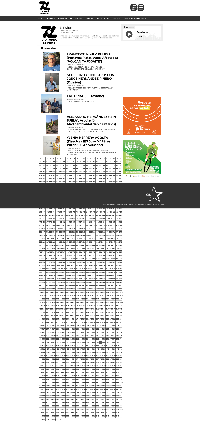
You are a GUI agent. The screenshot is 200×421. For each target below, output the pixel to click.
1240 (90, 322)
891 (93, 275)
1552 (47, 366)
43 (100, 162)
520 (107, 225)
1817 (97, 399)
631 (60, 242)
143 (100, 175)
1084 (71, 302)
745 (107, 255)
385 (73, 209)
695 (107, 249)
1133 (67, 309)
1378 (50, 342)
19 (104, 158)
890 (90, 275)
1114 (87, 306)
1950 (41, 419)
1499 (120, 356)
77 (47, 168)
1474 (120, 352)
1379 (54, 342)
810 (73, 265)
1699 (121, 382)
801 (43, 265)
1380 (57, 342)
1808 (67, 399)
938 (83, 282)
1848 (117, 403)
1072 (114, 299)
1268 (100, 326)
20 (107, 158)
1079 (54, 302)
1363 (84, 339)
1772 (114, 393)
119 (104, 172)
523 (117, 225)
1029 (54, 296)
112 (80, 172)
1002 (47, 292)
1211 (77, 319)
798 (117, 262)
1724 (120, 386)
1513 (83, 359)
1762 (80, 393)
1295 (107, 329)
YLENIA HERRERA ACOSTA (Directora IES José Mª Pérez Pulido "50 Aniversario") (88, 141)
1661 (77, 379)
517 (97, 225)
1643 (100, 376)
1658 (67, 379)
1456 (60, 352)
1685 (74, 382)
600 (40, 239)
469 (103, 219)
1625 (40, 376)
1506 (61, 359)
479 (53, 222)
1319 (103, 332)
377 (47, 209)
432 (63, 215)
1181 (60, 316)
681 (60, 249)
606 (60, 239)
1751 (43, 393)
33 (67, 162)
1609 (71, 372)
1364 (87, 339)
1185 (73, 316)
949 (120, 282)
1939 (87, 416)
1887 (80, 409)
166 (93, 179)
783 (67, 262)
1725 (40, 389)
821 (110, 265)
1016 (94, 292)
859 (70, 272)
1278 (50, 329)
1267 (97, 326)
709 (70, 252)
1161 (77, 312)
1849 (120, 403)
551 (43, 232)
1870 (107, 406)
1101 (43, 306)
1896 (111, 409)
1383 (67, 342)
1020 (107, 292)
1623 (117, 372)
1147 (113, 309)
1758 (67, 393)
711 (77, 252)
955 (57, 286)
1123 (117, 306)
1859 (70, 406)
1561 (77, 366)
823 (117, 265)
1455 (57, 352)
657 (63, 245)
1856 (60, 406)
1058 (67, 299)
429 (53, 215)
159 (70, 179)
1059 (71, 299)
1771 (110, 393)
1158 (67, 312)
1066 (94, 299)
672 (113, 245)
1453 (50, 352)
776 (43, 262)
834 (70, 269)
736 (77, 255)
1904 (54, 413)
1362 (80, 339)
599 (120, 235)
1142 (97, 309)
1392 (97, 342)
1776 (44, 396)
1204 (54, 319)
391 (93, 209)
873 (117, 272)
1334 (70, 336)
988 (83, 289)
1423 (117, 346)
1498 (117, 356)
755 (57, 259)
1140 (90, 309)
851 (43, 272)
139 (87, 175)
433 (67, 215)
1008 (67, 292)
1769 (104, 393)
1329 (54, 336)
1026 (44, 296)
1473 (117, 352)
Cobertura (89, 18)
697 (113, 249)
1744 (104, 389)
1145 (107, 309)
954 (53, 286)
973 (117, 286)
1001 (44, 292)
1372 (114, 339)
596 (110, 235)
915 (90, 279)
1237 (80, 322)
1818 (100, 399)
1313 (83, 332)
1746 (110, 389)
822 (113, 265)
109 (70, 172)
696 (110, 249)
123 (117, 172)
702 (47, 252)
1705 (57, 386)
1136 (77, 309)
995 (107, 289)
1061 (77, 299)
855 (57, 272)
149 (120, 175)
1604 (54, 372)
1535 (74, 362)
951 (43, 286)
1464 (87, 352)
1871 (110, 406)
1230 (57, 322)
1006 (61, 292)
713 (83, 252)
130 (57, 175)
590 (90, 235)
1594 (104, 369)
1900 (41, 413)
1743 (100, 389)
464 (87, 219)
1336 (77, 336)
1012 (80, 292)
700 (40, 252)
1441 (93, 349)
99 (120, 168)
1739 (87, 389)
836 (77, 269)
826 (43, 269)
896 (110, 275)
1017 (97, 292)
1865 (90, 406)
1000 (41, 292)
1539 (87, 362)
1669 (104, 379)
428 (50, 215)
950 (40, 286)
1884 (70, 409)
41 (94, 162)
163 (83, 179)
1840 (91, 403)
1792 (97, 396)
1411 (77, 346)
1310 (74, 332)
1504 (54, 359)
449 (120, 215)
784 (70, 262)
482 (63, 222)
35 (74, 162)
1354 (54, 339)
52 (47, 165)
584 (70, 235)
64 (87, 165)
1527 (47, 362)
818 (100, 265)
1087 (81, 302)
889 (87, 275)
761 (77, 259)
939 (87, 282)
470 (107, 219)
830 (57, 269)
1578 (50, 369)
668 (100, 245)
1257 (64, 326)
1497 (114, 356)
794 (103, 262)
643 (100, 242)
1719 (103, 386)
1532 (64, 362)
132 (63, 175)
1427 (47, 349)
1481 (60, 356)
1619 (104, 372)
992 (97, 289)
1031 (60, 296)
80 (57, 168)
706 (60, 252)
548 (117, 229)
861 (77, 272)
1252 (47, 326)
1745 (107, 389)
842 (97, 269)
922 (113, 279)
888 (83, 275)
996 (110, 289)
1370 (107, 339)
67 (97, 165)
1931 (60, 416)
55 (57, 165)
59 (70, 165)
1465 (90, 352)
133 (67, 175)
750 (40, 259)
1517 (97, 359)
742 (97, 255)
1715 (90, 386)
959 (70, 286)
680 (57, 249)
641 (93, 242)
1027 (47, 296)
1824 (120, 399)
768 (100, 259)
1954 (54, 419)
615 (90, 239)
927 (47, 282)
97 (114, 168)
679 (53, 249)
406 (60, 212)
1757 (64, 393)
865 (90, 272)
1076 (44, 302)
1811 (77, 399)
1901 (44, 413)
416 (93, 212)
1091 (94, 302)
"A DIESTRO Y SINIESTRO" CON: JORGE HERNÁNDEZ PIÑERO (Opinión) (91, 78)
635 (73, 242)
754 (53, 259)
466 (93, 219)
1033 (67, 296)
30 (57, 162)
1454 (54, 352)
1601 (44, 372)
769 (103, 259)
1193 (100, 316)
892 (97, 275)
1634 (70, 376)
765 (90, 259)
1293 (100, 329)
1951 (43, 419)
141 (94, 175)
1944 (104, 416)
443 (100, 215)
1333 (67, 336)
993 (100, 289)
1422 (114, 346)
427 (47, 215)
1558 (67, 366)
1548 (117, 362)
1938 (84, 416)
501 (43, 225)
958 (67, 286)
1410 (74, 346)
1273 (117, 326)
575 (40, 235)
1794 (104, 396)
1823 (117, 399)
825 (40, 269)
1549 (120, 362)
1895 (107, 409)
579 (53, 235)
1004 (54, 292)
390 (90, 209)
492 (97, 222)
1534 (70, 362)
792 (97, 262)
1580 (57, 369)
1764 (87, 393)
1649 (120, 376)
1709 (71, 386)
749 (120, 255)
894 (103, 275)
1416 (93, 346)
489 (87, 222)
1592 (97, 369)
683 (67, 249)
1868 (101, 406)
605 (57, 239)
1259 (70, 326)
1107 (64, 306)
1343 (100, 336)
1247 (114, 322)
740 (90, 255)
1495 (107, 356)
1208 (67, 319)
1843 (100, 403)
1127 (47, 309)
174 (120, 179)
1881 (60, 409)
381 (60, 209)
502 (47, 225)
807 (63, 265)
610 (73, 239)
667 (97, 245)
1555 (57, 366)
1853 (50, 406)
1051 (44, 299)
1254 (54, 326)
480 (57, 222)
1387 (80, 342)
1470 (107, 352)
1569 (104, 366)
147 (113, 175)
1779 (54, 396)
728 (50, 255)
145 (107, 175)
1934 (70, 416)
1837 (80, 403)
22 (114, 158)
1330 (57, 336)
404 (53, 212)
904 (53, 279)
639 (87, 242)
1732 (64, 389)
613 (83, 239)
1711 (77, 386)
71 (110, 165)
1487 (80, 356)
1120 (107, 306)
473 (117, 219)
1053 (50, 299)
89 (87, 168)
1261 (77, 326)
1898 (117, 409)
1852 (47, 406)
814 (87, 265)
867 (97, 272)
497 (113, 222)
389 (87, 209)
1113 (83, 306)
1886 (77, 409)
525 (40, 229)
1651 (43, 379)
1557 (64, 366)
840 (90, 269)
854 (53, 272)
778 (50, 262)
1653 (50, 379)
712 (80, 252)
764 (87, 259)
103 (50, 172)
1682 (64, 382)
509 (70, 225)
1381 (60, 342)
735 (73, 255)
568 (100, 232)
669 (103, 245)
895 (107, 275)
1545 (107, 362)
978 (50, 289)
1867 (97, 406)
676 (43, 249)
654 (53, 245)
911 (77, 279)
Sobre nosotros (103, 18)
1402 (47, 346)
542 (97, 229)
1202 (47, 319)
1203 (50, 319)
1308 (67, 332)
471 (110, 219)
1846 (110, 403)
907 (63, 279)
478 (50, 222)
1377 (47, 342)
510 (73, 225)
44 (104, 162)
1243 (100, 322)
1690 (91, 382)
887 (80, 275)
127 (47, 175)
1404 (54, 346)
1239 (87, 322)
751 (43, 259)
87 (80, 168)
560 (73, 232)
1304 (54, 332)
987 (80, 289)
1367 (97, 339)
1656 (60, 379)
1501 (44, 359)
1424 (120, 346)
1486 (77, 356)
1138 (83, 309)
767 (97, 259)
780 (57, 262)
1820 (107, 399)
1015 (90, 292)
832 (63, 269)
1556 (60, 366)
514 (87, 225)
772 (113, 259)
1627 (47, 376)
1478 (50, 356)
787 (80, 262)
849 (120, 269)
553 (50, 232)
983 (67, 289)
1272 (114, 326)
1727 (47, 389)
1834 (70, 403)
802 (47, 265)
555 (57, 232)
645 (107, 242)
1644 (104, 376)
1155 (57, 312)
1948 (117, 416)
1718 (100, 386)
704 (53, 252)
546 (110, 229)
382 (63, 209)
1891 (94, 409)
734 (70, 255)
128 (50, 175)
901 (43, 279)
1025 (40, 296)
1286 (77, 329)
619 (103, 239)
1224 (120, 319)
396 (110, 209)
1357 (64, 339)
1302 (47, 332)
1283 (67, 329)
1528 (50, 362)
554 (53, 232)
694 (103, 249)
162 (80, 179)
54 (54, 165)
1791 (93, 396)
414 (87, 212)
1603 (51, 372)
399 (120, 209)
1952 (47, 419)
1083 (67, 302)
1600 (41, 372)
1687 (80, 382)
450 (40, 219)
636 (77, 242)
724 (120, 252)
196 (110, 182)
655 (57, 245)
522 (113, 225)
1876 (44, 409)
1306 (61, 332)
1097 (114, 302)
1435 (74, 349)
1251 (43, 326)
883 (67, 275)
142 (97, 175)
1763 (84, 393)
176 (43, 182)
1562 (80, 366)
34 (70, 162)
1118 (100, 306)
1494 (104, 356)
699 (120, 249)
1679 (54, 382)
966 (93, 286)
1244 (104, 322)
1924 (120, 413)
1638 (84, 376)
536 (77, 229)
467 (97, 219)
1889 (87, 409)
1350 (40, 339)
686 (77, 249)
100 (40, 172)
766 (93, 259)
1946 (110, 416)
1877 (47, 409)
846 (110, 269)
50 (40, 165)
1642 (97, 376)
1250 (40, 326)
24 (120, 158)
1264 (87, 326)
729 (53, 255)
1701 (44, 386)
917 (97, 279)
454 (53, 219)
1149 (120, 309)
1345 (107, 336)
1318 (100, 332)
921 (110, 279)
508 (67, 225)
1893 (100, 409)
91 (94, 168)
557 (63, 232)
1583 (67, 369)
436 (77, 215)
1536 (77, 362)
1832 (64, 403)
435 (73, 215)
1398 (117, 342)
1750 (40, 393)
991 (93, 289)
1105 (57, 306)
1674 (120, 379)
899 (120, 275)
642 (97, 242)
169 (103, 179)
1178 (50, 316)
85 (74, 168)
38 (84, 162)
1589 (87, 369)
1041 (94, 296)
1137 (80, 309)
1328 (50, 336)
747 (113, 255)
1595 (107, 369)
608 (67, 239)
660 (73, 245)
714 (87, 252)
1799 (120, 396)
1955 (57, 419)
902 (47, 279)
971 (110, 286)
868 (100, 272)
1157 (63, 312)
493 (100, 222)
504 (53, 225)
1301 (44, 332)
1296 (110, 329)
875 (40, 275)
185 (73, 182)
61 (77, 165)
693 (100, 249)
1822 (114, 399)
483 (67, 222)
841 (93, 269)
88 (84, 168)
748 (117, 255)
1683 (67, 382)
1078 (51, 302)
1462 (80, 352)
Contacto (116, 18)
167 (97, 179)
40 (90, 162)
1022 (114, 292)
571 (110, 232)
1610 (74, 372)
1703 (50, 386)
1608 (67, 372)
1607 (64, 372)
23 (117, 158)
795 (107, 262)
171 (110, 179)
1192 (97, 316)
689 (87, 249)
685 (73, 249)
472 (113, 219)
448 (117, 215)
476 (43, 222)
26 (44, 162)
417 (97, 212)
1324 (120, 332)
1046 (111, 296)
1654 (54, 379)
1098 (117, 302)
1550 (40, 366)
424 (120, 212)
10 (74, 158)
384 (70, 209)
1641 (93, 376)
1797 (114, 396)
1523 (117, 359)
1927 (47, 416)
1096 (111, 302)
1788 (84, 396)
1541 (93, 362)
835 (73, 269)
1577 (47, 369)
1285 (74, 329)
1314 (87, 332)
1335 (74, 336)
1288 (84, 329)
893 (100, 275)
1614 (87, 372)
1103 (50, 306)
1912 (80, 413)
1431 (60, 349)
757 (63, 259)
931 (60, 282)
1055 (57, 299)
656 (60, 245)
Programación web (159, 204)
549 (120, 229)
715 (90, 252)
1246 (110, 322)
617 (97, 239)
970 (107, 286)
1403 (50, 346)
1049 (121, 296)
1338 (84, 336)
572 (113, 232)
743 (100, 255)
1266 (94, 326)
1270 (107, 326)
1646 (110, 376)
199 (120, 182)
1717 (97, 386)
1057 (64, 299)
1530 (57, 362)
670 (107, 245)
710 (73, 252)
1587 (80, 369)
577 (47, 235)
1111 (77, 306)
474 (120, 219)
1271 (110, 326)
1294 (104, 329)
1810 (74, 399)
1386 (77, 342)
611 (77, 239)
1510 (74, 359)
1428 (50, 349)
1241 (93, 322)
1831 (60, 403)
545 (107, 229)
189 (87, 182)
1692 (97, 382)
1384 (70, 342)
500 (40, 225)
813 (83, 265)
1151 (43, 312)
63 (84, 165)
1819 (104, 399)
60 (74, 165)
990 (90, 289)
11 (77, 158)
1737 (80, 389)
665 (90, 245)
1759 (70, 393)
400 (40, 212)
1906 (61, 413)
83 (67, 168)
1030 (57, 296)
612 (80, 239)
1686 (77, 382)
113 (84, 172)
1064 (87, 299)
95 (107, 168)
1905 (57, 413)
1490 (91, 356)
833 (67, 269)
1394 (104, 342)
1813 (83, 399)
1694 (104, 382)
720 (107, 252)
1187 (80, 316)
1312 (80, 332)
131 (60, 175)
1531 (60, 362)
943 (100, 282)
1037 (80, 296)
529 (53, 229)
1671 (110, 379)
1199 (120, 316)
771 (110, 259)
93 (100, 168)
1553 (50, 366)
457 (63, 219)
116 (94, 172)
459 (70, 219)
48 (117, 162)
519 (103, 225)
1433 (67, 349)
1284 (70, 329)
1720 (107, 386)
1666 (94, 379)
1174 (120, 312)
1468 (100, 352)
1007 (64, 292)
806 (60, 265)
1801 (44, 399)
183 (67, 182)
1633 (67, 376)
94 (104, 168)
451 (43, 219)
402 (47, 212)
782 (63, 262)
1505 (57, 359)
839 (87, 269)
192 (97, 182)
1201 (44, 319)
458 (67, 219)
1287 (80, 329)
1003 (51, 292)
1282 (64, 329)
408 (67, 212)
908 (67, 279)
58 (67, 165)
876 (43, 275)
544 (103, 229)
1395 (107, 342)
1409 (71, 346)
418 (100, 212)
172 (113, 179)
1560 (74, 366)
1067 (97, 299)
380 (57, 209)
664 (87, 245)
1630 (57, 376)
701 (43, 252)
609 (70, 239)
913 (83, 279)
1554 (54, 366)
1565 (90, 366)
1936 (77, 416)
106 (60, 172)
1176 (43, 316)
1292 (97, 329)
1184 (70, 316)
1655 (57, 379)
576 (43, 235)
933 (67, 282)
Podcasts (51, 18)
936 (77, 282)
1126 (43, 309)
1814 (87, 399)
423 (117, 212)
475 (40, 222)
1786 (77, 396)
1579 (54, 369)
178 (50, 182)
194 (103, 182)
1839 (87, 403)
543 (100, 229)
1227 (47, 322)
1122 (113, 306)
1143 (100, 309)
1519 (103, 359)
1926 (44, 416)
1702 (47, 386)
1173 (117, 312)
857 (63, 272)
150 (40, 179)
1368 (100, 339)
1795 (107, 396)
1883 (67, 409)
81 (60, 168)
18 (100, 158)
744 (103, 255)
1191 (93, 316)
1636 (77, 376)
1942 (97, 416)
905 (57, 279)
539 (87, 229)
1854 (54, 406)
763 (83, 259)
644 (103, 242)
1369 (104, 339)
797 (113, 262)
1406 (61, 346)
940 (90, 282)
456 (60, 219)
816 (93, 265)
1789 (87, 396)
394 (103, 209)
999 (120, 289)
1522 (114, 359)
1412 (80, 346)
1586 (77, 369)
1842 (97, 403)
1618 (100, 372)
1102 (47, 306)
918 (100, 279)
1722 (114, 386)
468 (100, 219)
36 (77, 162)
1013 (84, 292)
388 (83, 209)
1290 (91, 329)
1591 (93, 369)
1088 (84, 302)
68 (100, 165)
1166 (94, 312)
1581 (60, 369)
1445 (107, 349)
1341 (93, 336)
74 (120, 165)
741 (93, 255)
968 (100, 286)
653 (50, 245)
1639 (87, 376)
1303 (50, 332)
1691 (94, 382)
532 (63, 229)
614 (87, 239)
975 (40, 289)
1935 (74, 416)
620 (107, 239)
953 (50, 286)
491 (93, 222)
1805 (57, 399)
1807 (64, 399)
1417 (97, 346)
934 (70, 282)
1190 (90, 316)
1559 (70, 366)
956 (60, 286)
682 (63, 249)
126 (43, 175)
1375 (40, 342)
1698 (117, 382)
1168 (100, 312)
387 (80, 209)
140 (90, 175)
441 (93, 215)
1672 (114, 379)
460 (73, 219)
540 (90, 229)
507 (63, 225)
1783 (67, 396)
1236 (77, 322)
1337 (80, 336)
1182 (63, 316)
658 (67, 245)
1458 (67, 352)
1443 (100, 349)
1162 (80, 312)
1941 (93, 416)
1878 (50, 409)
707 (63, 252)
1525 (40, 362)
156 (60, 179)
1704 (54, 386)
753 (50, 259)
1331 (60, 336)
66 (94, 165)
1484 (70, 356)
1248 (117, 322)
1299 (120, 329)
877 (47, 275)
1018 (100, 292)
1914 (87, 413)
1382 (64, 342)
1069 (104, 299)
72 (114, 165)
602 (47, 239)
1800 (41, 399)
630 (57, 242)
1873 (117, 406)
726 (43, 255)
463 (83, 219)
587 (80, 235)
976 (43, 289)
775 (40, 262)
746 (110, 255)
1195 (107, 316)
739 (87, 255)
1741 (93, 389)
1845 (107, 403)
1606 (61, 372)
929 (53, 282)
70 (107, 165)
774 (120, 259)
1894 (104, 409)
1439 (87, 349)
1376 (44, 342)
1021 (110, 292)
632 (63, 242)
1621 (110, 372)
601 (43, 239)
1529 (54, 362)
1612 (80, 372)
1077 (47, 302)
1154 (53, 312)
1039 (87, 296)
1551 (43, 366)
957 (63, 286)
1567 (97, 366)
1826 (44, 403)
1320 (107, 332)
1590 (91, 369)
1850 (41, 406)
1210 (74, 319)
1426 (44, 349)
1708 (67, 386)
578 (50, 235)
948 (117, 282)
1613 (83, 372)
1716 (93, 386)
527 (47, 229)
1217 (97, 319)
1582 (64, 369)
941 (93, 282)
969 (103, 286)
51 (44, 165)
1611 (77, 372)
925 (40, 282)
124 (120, 172)
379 (53, 209)
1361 (77, 339)
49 (120, 162)
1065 (91, 299)
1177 (47, 316)
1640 (91, 376)
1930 (57, 416)
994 (103, 289)
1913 (83, 413)
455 (57, 219)
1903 (51, 413)
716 (93, 252)
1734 (70, 389)
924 (120, 279)
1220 (107, 319)
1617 (97, 372)
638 (83, 242)
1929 (54, 416)
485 (73, 222)
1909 (71, 413)
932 (63, 282)
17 (97, 158)
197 (113, 182)
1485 (74, 356)
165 (90, 179)
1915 (90, 413)
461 (77, 219)
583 (67, 235)
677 (47, 249)
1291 (93, 329)
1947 (114, 416)
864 (87, 272)
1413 (83, 346)
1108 (67, 306)
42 (97, 162)
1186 (77, 316)
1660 (74, 379)
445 (107, 215)
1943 (100, 416)
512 (80, 225)
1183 (67, 316)
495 (107, 222)
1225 (40, 322)
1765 (90, 393)
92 (97, 168)
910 (73, 279)
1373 (117, 339)
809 (70, 265)
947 (113, 282)
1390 (91, 342)
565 (90, 232)
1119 (103, 306)
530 (57, 229)
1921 (110, 413)
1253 (50, 326)
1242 (97, 322)
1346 (110, 336)
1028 (51, 296)
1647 (114, 376)
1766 (94, 393)
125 (40, 175)
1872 (114, 406)
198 (117, 182)
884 (70, 275)
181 (60, 182)
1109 (70, 306)
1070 (107, 299)
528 (50, 229)
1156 (60, 312)
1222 (114, 319)
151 (44, 179)
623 (117, 239)
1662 (80, 379)
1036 (77, 296)
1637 (80, 376)
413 (83, 212)
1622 (114, 372)
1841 (93, 403)
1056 (61, 299)
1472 (114, 352)
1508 (67, 359)
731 (60, 255)
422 (113, 212)
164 (87, 179)
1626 (44, 376)
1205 (57, 319)
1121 (110, 306)
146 (110, 175)
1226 (44, 322)
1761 (77, 393)
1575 (40, 369)
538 (83, 229)
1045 (107, 296)
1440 (90, 349)
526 (43, 229)
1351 (43, 339)
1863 (84, 406)
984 (70, 289)
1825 (40, 403)
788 (83, 262)
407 (63, 212)
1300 (41, 332)
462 (80, 219)
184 (70, 182)
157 (63, 179)
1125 (40, 309)
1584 (70, 369)
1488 (84, 356)
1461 (77, 352)
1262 (80, 326)
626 (43, 242)
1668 (101, 379)
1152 (47, 312)
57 (64, 165)
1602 (47, 372)
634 (70, 242)
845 (107, 269)
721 (110, 252)
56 (60, 165)
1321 (110, 332)
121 (110, 172)
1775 (40, 396)
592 (97, 235)
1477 (47, 356)
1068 (101, 299)
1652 (47, 379)
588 (83, 235)
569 (103, 232)
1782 (64, 396)
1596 (110, 369)
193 (100, 182)
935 (73, 282)
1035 (74, 296)
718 (100, 252)
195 (107, 182)
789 (87, 262)
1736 (77, 389)
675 (40, 249)
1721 (110, 386)
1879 (54, 409)
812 (80, 265)
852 (47, 272)
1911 (77, 413)
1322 (114, 332)
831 (60, 269)
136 (77, 175)
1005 (57, 292)
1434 (70, 349)
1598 (117, 369)
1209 (71, 319)
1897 (114, 409)
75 (40, 168)
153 (50, 179)
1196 (110, 316)
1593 (100, 369)
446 (110, 215)
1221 (110, 319)
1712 (80, 386)
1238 (84, 322)
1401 (44, 346)
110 (74, 172)
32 (64, 162)
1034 (70, 296)
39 (87, 162)
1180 (57, 316)
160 (73, 179)
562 (80, 232)
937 (80, 282)
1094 (104, 302)
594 (103, 235)
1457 (64, 352)
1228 (50, 322)
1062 (81, 299)
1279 (54, 329)
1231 (60, 322)
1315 (90, 332)
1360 (74, 339)
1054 (54, 299)
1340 (90, 336)
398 (117, 209)
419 (103, 212)
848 (117, 269)
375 (40, 209)
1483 (67, 356)
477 (47, 222)
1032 (64, 296)
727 (47, 255)
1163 (83, 312)
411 (77, 212)
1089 (87, 302)
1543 (100, 362)
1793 (100, 396)
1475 (40, 356)
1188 (84, 316)
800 (40, 265)
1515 (90, 359)
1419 (103, 346)
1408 (67, 346)
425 (40, 215)
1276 (44, 329)
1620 (107, 372)
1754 (54, 393)
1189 (87, 316)
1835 (74, 403)
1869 (104, 406)
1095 (107, 302)
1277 (47, 329)
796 (110, 262)
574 (120, 232)
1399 (120, 342)
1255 (57, 326)
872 (113, 272)
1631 (60, 376)
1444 (104, 349)
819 (103, 265)
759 (70, 259)
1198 (117, 316)
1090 (91, 302)
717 (97, 252)
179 (53, 182)
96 (110, 168)
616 (93, 239)
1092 (97, 302)
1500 (41, 359)
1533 (67, 362)
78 (50, 168)
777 (47, 262)
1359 (70, 339)
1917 (97, 413)
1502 (47, 359)
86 (77, 168)
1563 (84, 366)
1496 (110, 356)
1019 (104, 292)
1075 (40, 302)
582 (63, 235)
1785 (74, 396)
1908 (67, 413)
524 (120, 225)
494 (103, 222)
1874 (120, 406)
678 (50, 249)
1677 (47, 382)
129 (53, 175)
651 (43, 245)
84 (70, 168)
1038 (84, 296)
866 (93, 272)
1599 (120, 369)
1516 (93, 359)
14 (87, 158)
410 (73, 212)
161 (77, 179)
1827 (47, 403)
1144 (103, 309)
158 (67, 179)
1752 (47, 393)
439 (87, 215)
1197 (113, 316)
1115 (90, 306)
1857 (64, 406)
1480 (57, 356)
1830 (57, 403)
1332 (64, 336)
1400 (41, 346)
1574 (120, 366)
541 (93, 229)
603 (50, 239)
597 (113, 235)
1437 (80, 349)
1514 (87, 359)
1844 (104, 403)
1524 (120, 359)
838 (83, 269)
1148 (117, 309)
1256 (60, 326)
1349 (120, 336)
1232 (64, 322)
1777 (47, 396)
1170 (107, 312)
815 (90, 265)
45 (107, 162)
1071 (110, 299)
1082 (64, 302)
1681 (60, 382)
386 (77, 209)
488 (83, 222)
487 (80, 222)
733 (67, 255)
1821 (110, 399)
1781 (60, 396)
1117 (97, 306)
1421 (110, 346)
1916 (94, 413)
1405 (57, 346)
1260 (74, 326)
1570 (107, 366)
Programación (76, 18)
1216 (93, 319)
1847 (114, 403)
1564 (87, 366)
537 (80, 229)
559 (70, 232)
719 (103, 252)
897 (113, 275)
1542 (97, 362)
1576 (44, 369)
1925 (40, 416)
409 (70, 212)
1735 (74, 389)
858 (67, 272)
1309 (71, 332)
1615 (90, 372)
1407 (64, 346)
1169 (104, 312)
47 (114, 162)
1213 (83, 319)
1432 (64, 349)
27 (47, 162)
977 (47, 289)
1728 (50, 389)
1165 (90, 312)
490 (90, 222)
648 (117, 242)
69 (104, 165)
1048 (117, 296)
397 (113, 209)
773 (117, 259)
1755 (57, 393)
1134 (70, 309)
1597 (114, 369)
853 (50, 272)
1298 (117, 329)
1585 (74, 369)
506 (60, 225)
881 (60, 275)
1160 (74, 312)
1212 (80, 319)
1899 (121, 409)
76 (44, 168)
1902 (47, 413)
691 (93, 249)
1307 (64, 332)
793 (100, 262)
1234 (70, 322)
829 (53, 269)
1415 (90, 346)
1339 (87, 336)
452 (47, 219)
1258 (67, 326)
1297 (114, 329)
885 (73, 275)
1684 (70, 382)
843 (100, 269)
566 (93, 232)
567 (97, 232)
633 (67, 242)
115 (90, 172)
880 (57, 275)
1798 (117, 396)
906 (60, 279)
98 (117, 168)
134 (70, 175)
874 (120, 272)
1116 (93, 306)
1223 (117, 319)
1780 (57, 396)
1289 (87, 329)
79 (54, 168)
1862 (80, 406)
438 (83, 215)
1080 (57, 302)
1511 (77, 359)
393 (100, 209)
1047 (114, 296)
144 (103, 175)
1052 (47, 299)
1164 (87, 312)
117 (97, 172)
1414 (87, 346)
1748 (117, 389)
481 (60, 222)
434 (70, 215)
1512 (80, 359)
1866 (94, 406)
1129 (53, 309)
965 (90, 286)
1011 (77, 292)
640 (90, 242)
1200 (41, 319)
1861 (77, 406)
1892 (97, 409)
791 (93, 262)
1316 (93, 332)
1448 (117, 349)
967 (97, 286)
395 (107, 209)
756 (60, 259)
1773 (117, 393)
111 (77, 172)
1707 (64, 386)
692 (97, 249)
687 (80, 249)
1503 (50, 359)
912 (80, 279)
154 (53, 179)
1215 (90, 319)
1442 (97, 349)
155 (57, 179)
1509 (71, 359)
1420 (107, 346)
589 (87, 235)
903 (50, 279)
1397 (114, 342)
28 (50, 162)
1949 (120, 416)
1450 (40, 352)
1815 (90, 399)
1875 (40, 409)
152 (47, 179)
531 (60, 229)
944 (103, 282)
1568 (100, 366)
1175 (40, 316)
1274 (120, 326)
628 (50, 242)
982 (63, 289)
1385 (74, 342)
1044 (104, 296)
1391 (93, 342)
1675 (40, 382)
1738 (84, 389)
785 (73, 262)
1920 (107, 413)
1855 (57, 406)
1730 (57, 389)
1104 (54, 306)
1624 (120, 372)
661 (77, 245)
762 (80, 259)
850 (40, 272)
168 (100, 179)
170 (107, 179)
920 (107, 279)
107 (63, 172)
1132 (63, 309)
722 (113, 252)
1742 (97, 389)
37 (80, 162)
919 (103, 279)
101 (44, 172)
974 (120, 286)
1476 (44, 356)
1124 (120, 306)
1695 (107, 382)
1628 (50, 376)
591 (93, 235)
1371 (110, 339)
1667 (97, 379)
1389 (87, 342)
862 (80, 272)
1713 (83, 386)
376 (43, 209)
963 (83, 286)
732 (63, 255)
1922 (114, 413)
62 (80, 165)
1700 (41, 386)
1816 (94, 399)
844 (103, 269)
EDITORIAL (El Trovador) (85, 96)
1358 (67, 339)
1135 (73, 309)
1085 (74, 302)
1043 (100, 296)
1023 (117, 292)
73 (117, 165)
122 (113, 172)
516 (93, 225)
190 (90, 182)
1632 (64, 376)
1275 (40, 329)
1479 (54, 356)
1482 (64, 356)
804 (53, 265)
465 (90, 219)
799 (120, 262)
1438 (84, 349)
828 (50, 269)
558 (67, 232)
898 (117, 275)
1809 (71, 399)
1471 (110, 352)
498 (117, 222)
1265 (90, 326)
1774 (120, 393)
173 (117, 179)
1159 (70, 312)
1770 (107, 393)
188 (83, 182)
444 (103, 215)
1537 (80, 362)
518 (100, 225)
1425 (40, 349)
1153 (50, 312)
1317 (97, 332)
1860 (74, 406)
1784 (70, 396)
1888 (84, 409)
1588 (84, 369)
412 (80, 212)
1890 (91, 409)
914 (87, 279)
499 (120, 222)
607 (63, 239)
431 (60, 215)
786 (77, 262)
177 (47, 182)
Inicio (40, 18)
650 (40, 245)
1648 (117, 376)
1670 (107, 379)
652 (47, 245)
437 (80, 215)
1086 (77, 302)
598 (117, 235)
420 (107, 212)
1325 (40, 336)
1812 (80, 399)
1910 (74, 413)
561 (77, 232)
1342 (97, 336)
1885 (74, 409)
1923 (117, 413)
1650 (41, 379)
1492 (97, 356)
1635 (74, 376)
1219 (103, 319)
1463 (84, 352)
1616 (94, 372)
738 (83, 255)
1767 (97, 393)
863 (83, 272)
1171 (110, 312)
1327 (47, 336)
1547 (114, 362)
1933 (67, 416)
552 (47, 232)
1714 (87, 386)
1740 (90, 389)
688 (83, 249)
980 (57, 289)
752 (47, 259)
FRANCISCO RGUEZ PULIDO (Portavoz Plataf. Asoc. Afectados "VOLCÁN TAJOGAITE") (92, 57)
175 (40, 182)
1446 (110, 349)
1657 (64, 379)
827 (47, 269)
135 (73, 175)
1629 (54, 376)
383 (67, 209)
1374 (120, 339)
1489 (87, 356)
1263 (84, 326)
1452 (47, 352)
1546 (110, 362)
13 (84, 158)
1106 (60, 306)
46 (110, 162)
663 (83, 245)
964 (87, 286)
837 (80, 269)
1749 (120, 389)
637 (80, 242)
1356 (60, 339)
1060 (74, 299)
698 (117, 249)
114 (87, 172)
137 (80, 175)
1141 (93, 309)
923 (117, 279)
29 (54, 162)
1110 (73, 306)
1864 (87, 406)
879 (53, 275)
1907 (64, 413)
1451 (43, 352)
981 (60, 289)
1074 (120, 299)
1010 (74, 292)
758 (67, 259)
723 (117, 252)
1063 (84, 299)
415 (90, 212)
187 (80, 182)
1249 (120, 322)
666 (93, 245)
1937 (80, 416)
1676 (44, 382)
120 (107, 172)
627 (47, 242)
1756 (60, 393)
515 (90, 225)
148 (117, 175)
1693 (100, 382)
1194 (103, 316)
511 (77, 225)
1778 (50, 396)
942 (97, 282)
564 (87, 232)
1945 (107, 416)
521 (110, 225)
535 (73, 229)
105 (57, 172)
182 (63, 182)
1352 (47, 339)
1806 (61, 399)
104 (53, 172)
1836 (77, 403)
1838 (84, 403)
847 (113, 269)
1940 (91, 416)
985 (73, 289)
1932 (64, 416)
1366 (94, 339)
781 (60, 262)
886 (77, 275)
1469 (104, 352)
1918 (100, 413)
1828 (50, 403)
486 (77, 222)
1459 (70, 352)
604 (53, 239)
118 (100, 172)
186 (77, 182)
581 (60, 235)
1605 (57, 372)
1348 (117, 336)
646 (110, 242)
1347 (114, 336)
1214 (87, 319)
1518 (100, 359)
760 (73, 259)
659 (70, 245)
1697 (114, 382)
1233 (67, 322)
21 (110, 158)
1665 (90, 379)
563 (83, 232)
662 (80, 245)
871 (110, 272)
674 (120, 245)
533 (67, 229)
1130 (57, 309)
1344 (104, 336)
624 (120, 239)
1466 (94, 352)
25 (40, 162)
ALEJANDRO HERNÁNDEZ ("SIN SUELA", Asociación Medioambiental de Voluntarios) (91, 120)
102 (47, 172)
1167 (97, 312)
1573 (117, 366)
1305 (57, 332)
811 (77, 265)
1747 (114, 389)
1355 (57, 339)
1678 (50, 382)
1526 (44, 362)
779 (53, 262)
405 (57, 212)
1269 (104, 326)
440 (90, 215)
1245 (107, 322)
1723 (117, 386)
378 (50, 209)
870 (107, 272)
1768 (100, 393)
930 (57, 282)
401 (43, 212)
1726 (44, 389)
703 (50, 252)
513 (83, 225)
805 (57, 265)
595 (107, 235)
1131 (60, 309)
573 (117, 232)
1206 (61, 319)
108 (67, 172)
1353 (50, 339)
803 (50, 265)
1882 (64, 409)
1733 (67, 389)
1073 (117, 299)
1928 (50, 416)
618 (100, 239)
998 (117, 289)
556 (60, 232)
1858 (67, 406)
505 (57, 225)
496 (110, 222)
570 (107, 232)
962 (80, 286)
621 (110, 239)
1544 (104, 362)
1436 (77, 349)
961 (77, 286)
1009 (71, 292)
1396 (110, 342)
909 (70, 279)
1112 (80, 306)
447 (113, 215)
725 (40, 255)
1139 (87, 309)
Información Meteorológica (135, 18)
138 (83, 175)
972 (113, 286)
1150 (40, 312)
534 (70, 229)
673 (117, 245)
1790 (91, 396)
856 (60, 272)
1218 (100, 319)
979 (53, 289)
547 (113, 229)
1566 (94, 366)
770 (107, 259)
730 (57, 255)
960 (73, 286)
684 (70, 249)
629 (53, 242)
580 (57, 235)
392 (97, 209)
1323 (117, 332)
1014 (87, 292)
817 (97, 265)
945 (107, 282)
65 (90, 165)
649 (120, 242)
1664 (87, 379)
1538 (84, 362)
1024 (120, 292)
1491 (93, 356)
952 (47, 286)
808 (67, 265)
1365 (90, 339)
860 (73, 272)
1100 (40, 306)
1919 (104, 413)
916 (93, 279)
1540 (90, 362)
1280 (57, 329)
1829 (54, 403)
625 (40, 242)
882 (63, 275)
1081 (60, 302)
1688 (84, 382)
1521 (110, 359)
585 (73, 235)
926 (43, 282)
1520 (107, 359)
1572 (114, 366)
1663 (84, 379)
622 (113, 239)
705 (57, 252)
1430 (57, 349)
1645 (107, 376)
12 (80, 158)
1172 (113, 312)
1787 (80, 396)
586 (77, 235)
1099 (121, 302)
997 (113, 289)
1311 (77, 332)
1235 (74, 322)
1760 (74, 393)
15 (90, 158)
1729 (54, 389)
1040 (91, 296)
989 (87, 289)
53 (50, 165)
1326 (44, 336)
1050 (41, 299)
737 (80, 255)
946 (110, 282)
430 (57, 215)
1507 (64, 359)
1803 (51, 399)
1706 (61, 386)
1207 (64, 319)
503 (50, 225)
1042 (97, 296)
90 (90, 168)
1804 (54, 399)
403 (50, 212)
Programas (62, 18)
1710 (74, 386)
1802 (47, 399)
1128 (50, 309)
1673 (117, 379)
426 (43, 215)
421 (110, 212)
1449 (120, 349)
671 (110, 245)
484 (70, 222)
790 (90, 262)
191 (94, 182)
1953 (50, 419)
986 (77, 289)
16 (94, 158)
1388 (84, 342)
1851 (43, 406)
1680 (57, 382)
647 (113, 242)
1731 (60, 389)
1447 (114, 349)
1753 (50, 393)
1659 (70, 379)
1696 (111, 382)
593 (100, 235)
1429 (54, 349)
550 (40, 232)
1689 (87, 382)
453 (50, 219)
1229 (54, 322)
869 (103, 272)
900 (40, 279)
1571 (110, 366)
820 (107, 265)
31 (60, 162)
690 (90, 249)
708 (67, 252)
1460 (74, 352)
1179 (53, 316)
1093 (101, 302)
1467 (97, 352)
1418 (100, 346)
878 (50, 275)
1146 (110, 309)
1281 (60, 329)
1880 (57, 409)
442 (97, 215)
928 (50, 282)
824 (120, 265)
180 (57, 182)
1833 (67, 403)
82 (64, 168)
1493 (100, 356)
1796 (110, 396)
